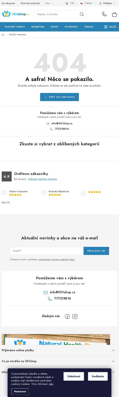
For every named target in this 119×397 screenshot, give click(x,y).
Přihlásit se (96, 250)
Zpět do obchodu (62, 97)
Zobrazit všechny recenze (42, 179)
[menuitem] (15, 26)
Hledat (81, 14)
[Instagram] (74, 316)
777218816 (105, 14)
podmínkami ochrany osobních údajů (57, 259)
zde (51, 384)
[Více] (110, 26)
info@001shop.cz (62, 123)
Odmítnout (73, 376)
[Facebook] (67, 316)
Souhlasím (98, 376)
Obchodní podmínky (30, 3)
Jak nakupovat (8, 3)
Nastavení (20, 391)
